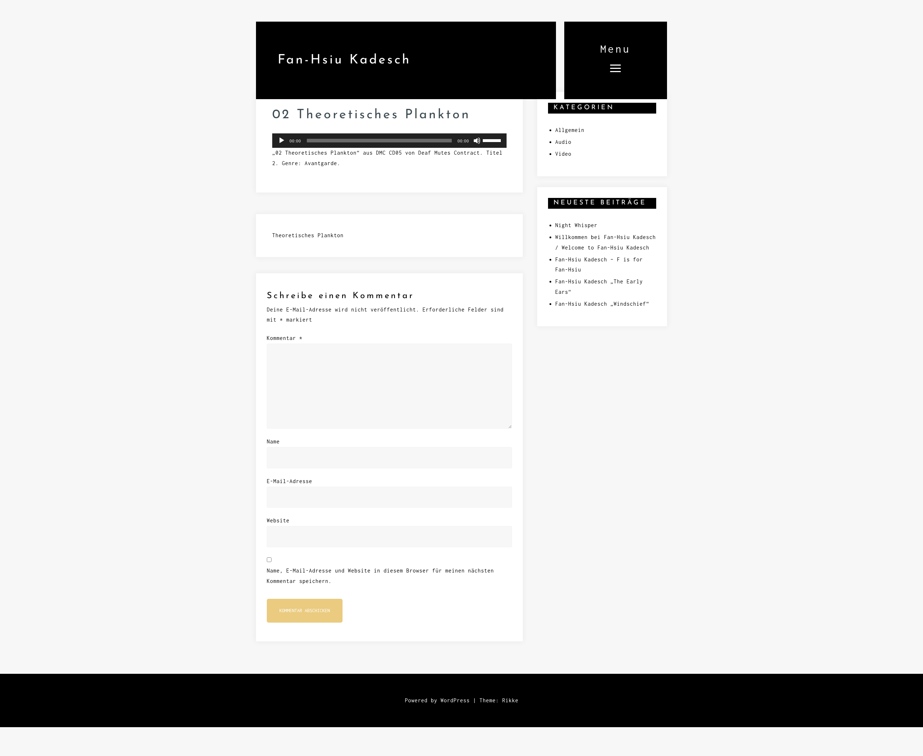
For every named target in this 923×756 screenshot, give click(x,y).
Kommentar (284, 338)
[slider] (493, 139)
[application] (389, 140)
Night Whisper (576, 225)
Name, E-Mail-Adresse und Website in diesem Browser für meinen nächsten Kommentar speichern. (380, 575)
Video (563, 154)
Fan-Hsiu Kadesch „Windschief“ (602, 304)
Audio (563, 142)
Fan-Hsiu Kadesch (344, 60)
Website (278, 520)
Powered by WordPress (437, 700)
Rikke (510, 700)
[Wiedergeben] (281, 140)
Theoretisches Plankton (308, 235)
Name (273, 441)
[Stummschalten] (477, 140)
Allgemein (569, 130)
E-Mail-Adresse (289, 481)
